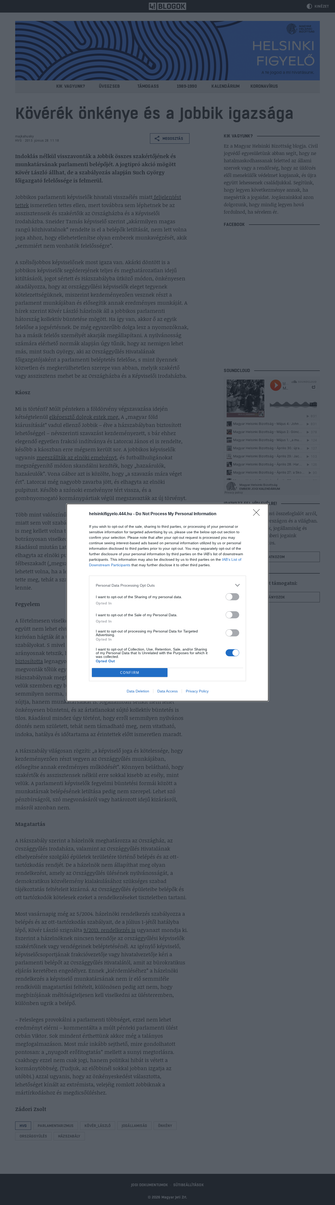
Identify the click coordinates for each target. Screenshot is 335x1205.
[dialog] (167, 602)
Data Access (167, 691)
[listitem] (167, 585)
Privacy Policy (197, 691)
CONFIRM (129, 673)
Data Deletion (138, 691)
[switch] (232, 596)
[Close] (258, 514)
